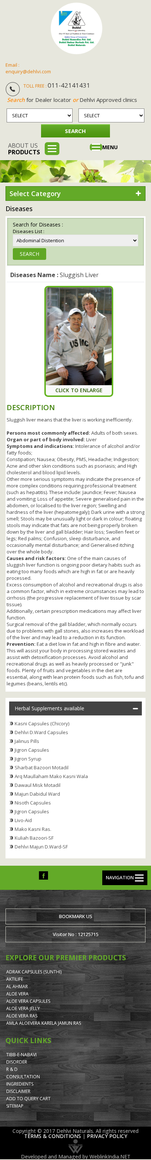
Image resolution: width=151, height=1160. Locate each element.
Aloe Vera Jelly (23, 1008)
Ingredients (19, 1084)
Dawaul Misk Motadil (37, 785)
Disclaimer (18, 1091)
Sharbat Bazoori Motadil (42, 767)
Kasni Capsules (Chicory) (42, 723)
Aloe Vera (17, 994)
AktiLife (14, 979)
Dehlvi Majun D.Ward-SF (41, 846)
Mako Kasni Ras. (33, 829)
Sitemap (14, 1106)
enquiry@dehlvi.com (28, 71)
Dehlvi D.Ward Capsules (41, 732)
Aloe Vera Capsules (28, 1001)
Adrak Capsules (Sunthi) (34, 972)
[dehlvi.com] (76, 28)
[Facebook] (43, 875)
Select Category (35, 193)
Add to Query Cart (28, 1098)
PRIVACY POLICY (107, 1136)
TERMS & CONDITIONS (52, 1136)
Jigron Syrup (28, 758)
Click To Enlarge (79, 390)
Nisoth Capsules (33, 802)
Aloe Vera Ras (21, 1016)
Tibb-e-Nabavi (21, 1055)
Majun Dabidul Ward (37, 794)
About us (24, 148)
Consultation (23, 1077)
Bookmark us (75, 916)
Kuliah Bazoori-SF (34, 838)
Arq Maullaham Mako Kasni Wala (51, 776)
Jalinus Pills (27, 741)
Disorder (16, 1062)
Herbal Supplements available (49, 708)
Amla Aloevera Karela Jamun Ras (43, 1023)
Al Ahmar (17, 986)
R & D (12, 1069)
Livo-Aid (23, 820)
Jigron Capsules (32, 750)
